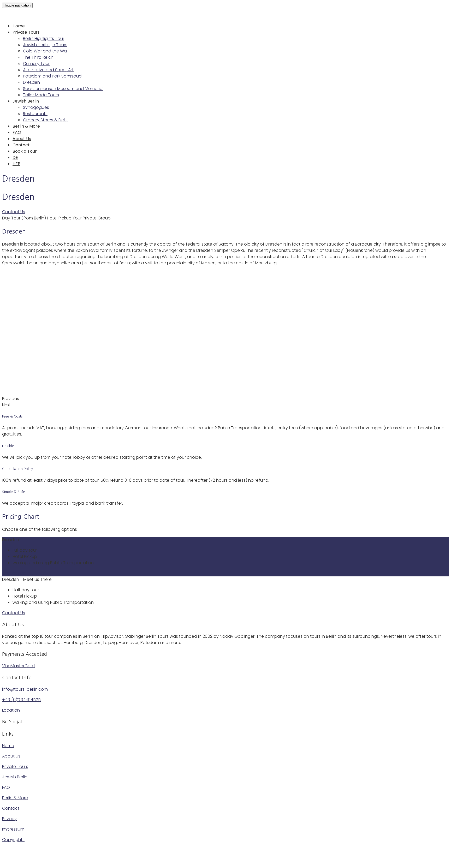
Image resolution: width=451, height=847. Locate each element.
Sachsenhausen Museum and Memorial (63, 89)
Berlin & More (26, 126)
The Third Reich (38, 57)
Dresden (31, 82)
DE (15, 157)
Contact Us (13, 212)
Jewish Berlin (26, 101)
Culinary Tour (36, 64)
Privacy (9, 819)
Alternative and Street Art (48, 70)
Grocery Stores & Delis (45, 120)
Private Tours (26, 32)
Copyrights (13, 840)
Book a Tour (25, 151)
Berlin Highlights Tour (43, 38)
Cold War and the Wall (45, 51)
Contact (21, 145)
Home (19, 26)
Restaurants (35, 114)
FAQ (17, 132)
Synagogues (36, 107)
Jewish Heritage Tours (45, 45)
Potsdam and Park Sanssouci (52, 76)
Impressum (13, 829)
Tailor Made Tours (41, 95)
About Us (22, 139)
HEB (16, 164)
